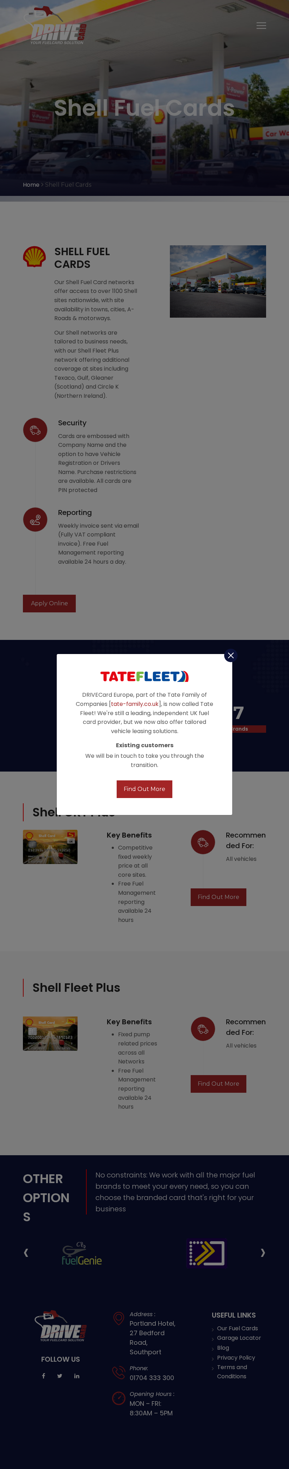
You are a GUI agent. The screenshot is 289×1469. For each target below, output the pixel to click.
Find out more (144, 789)
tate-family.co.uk (135, 704)
